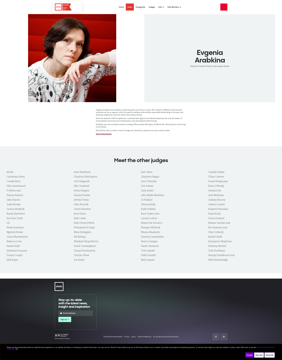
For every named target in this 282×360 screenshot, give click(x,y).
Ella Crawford (81, 185)
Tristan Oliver (81, 255)
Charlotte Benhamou (85, 176)
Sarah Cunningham (85, 245)
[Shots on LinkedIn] (223, 336)
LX (8, 222)
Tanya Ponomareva (84, 250)
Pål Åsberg (79, 236)
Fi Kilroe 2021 (14, 190)
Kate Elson (80, 213)
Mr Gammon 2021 (217, 227)
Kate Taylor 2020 (150, 213)
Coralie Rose (13, 181)
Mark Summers (15, 227)
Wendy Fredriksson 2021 (221, 255)
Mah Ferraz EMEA (84, 222)
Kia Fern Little (15, 218)
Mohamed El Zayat (84, 227)
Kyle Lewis (80, 218)
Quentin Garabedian (152, 236)
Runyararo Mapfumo (220, 241)
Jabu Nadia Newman (152, 195)
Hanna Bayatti (15, 195)
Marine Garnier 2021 (219, 222)
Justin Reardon (82, 209)
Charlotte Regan (150, 176)
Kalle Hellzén (148, 209)
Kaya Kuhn (214, 213)
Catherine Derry (16, 176)
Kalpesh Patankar (218, 209)
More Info (270, 355)
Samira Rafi (13, 245)
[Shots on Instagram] (215, 336)
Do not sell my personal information (165, 336)
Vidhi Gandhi (148, 255)
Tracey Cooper (15, 255)
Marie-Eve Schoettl (151, 222)
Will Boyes (12, 259)
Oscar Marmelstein (17, 236)
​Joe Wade (79, 259)
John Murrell (81, 204)
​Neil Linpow (147, 259)
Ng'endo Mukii (15, 232)
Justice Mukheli (15, 209)
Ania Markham (82, 172)
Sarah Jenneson (150, 245)
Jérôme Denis (81, 199)
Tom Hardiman (216, 250)
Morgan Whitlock (150, 227)
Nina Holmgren (82, 232)
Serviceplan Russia (104, 134)
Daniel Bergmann (218, 181)
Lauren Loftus (149, 218)
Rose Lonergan (149, 241)
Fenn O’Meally (216, 185)
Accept (249, 355)
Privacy (127, 336)
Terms (133, 336)
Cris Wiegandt (82, 181)
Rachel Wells (215, 236)
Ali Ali (10, 172)
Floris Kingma (81, 190)
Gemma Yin (214, 190)
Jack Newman (216, 195)
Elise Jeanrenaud (16, 185)
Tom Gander (148, 250)
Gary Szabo (147, 190)
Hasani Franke (82, 195)
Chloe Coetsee (216, 176)
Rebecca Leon (14, 241)
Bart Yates (147, 172)
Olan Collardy (216, 232)
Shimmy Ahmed (217, 245)
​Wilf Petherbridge (218, 259)
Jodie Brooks (14, 204)
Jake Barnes (13, 199)
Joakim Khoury (216, 199)
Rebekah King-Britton (86, 241)
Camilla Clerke (216, 172)
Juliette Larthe (216, 204)
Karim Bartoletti (16, 213)
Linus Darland (216, 218)
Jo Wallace (147, 199)
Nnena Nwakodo (150, 232)
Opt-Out (259, 355)
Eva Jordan (147, 185)
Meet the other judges (141, 160)
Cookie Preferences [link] (144, 336)
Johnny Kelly (148, 204)
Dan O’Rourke (149, 181)
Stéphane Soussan (17, 250)
